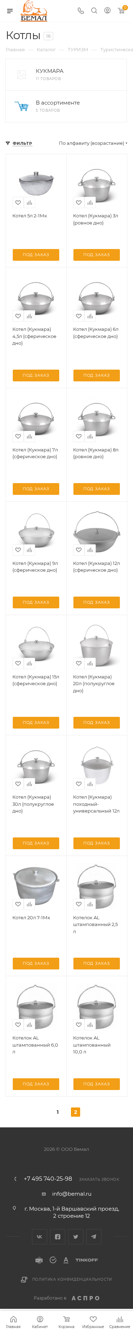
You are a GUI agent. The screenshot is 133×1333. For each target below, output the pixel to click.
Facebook (57, 1236)
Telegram (93, 1236)
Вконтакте (39, 1236)
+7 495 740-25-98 (48, 1179)
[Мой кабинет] (107, 11)
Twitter (75, 1236)
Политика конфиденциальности (72, 1279)
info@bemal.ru (72, 1193)
